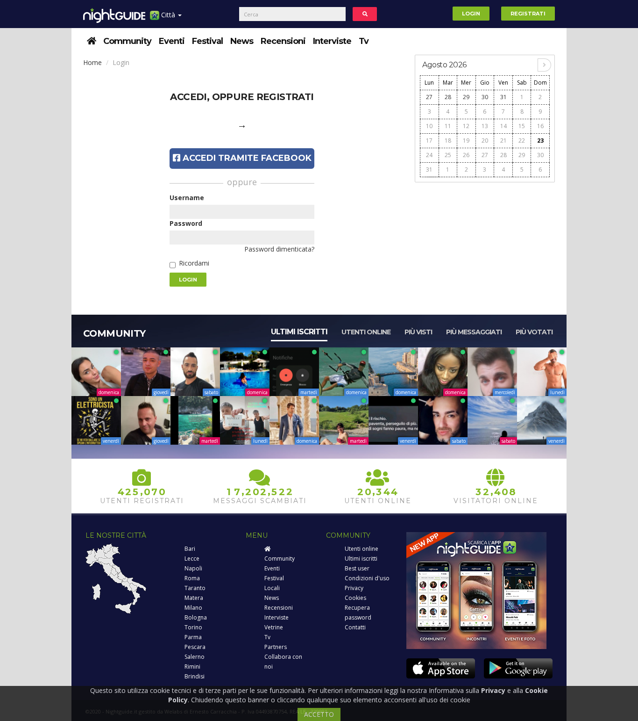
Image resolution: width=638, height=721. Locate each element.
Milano (193, 608)
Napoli (193, 568)
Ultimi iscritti (299, 331)
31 (503, 97)
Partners (275, 647)
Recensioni (283, 41)
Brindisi (194, 676)
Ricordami (194, 263)
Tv (364, 41)
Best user (357, 568)
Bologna (195, 617)
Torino (193, 627)
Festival (207, 41)
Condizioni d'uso (367, 578)
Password (186, 223)
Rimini (192, 667)
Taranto (195, 588)
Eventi (171, 41)
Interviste (332, 41)
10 (429, 126)
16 (540, 126)
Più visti (418, 332)
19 (466, 140)
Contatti (355, 627)
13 (485, 126)
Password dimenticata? (279, 249)
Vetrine (273, 627)
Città (168, 14)
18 (448, 140)
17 (429, 140)
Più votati (534, 332)
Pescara (195, 647)
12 (466, 126)
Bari (189, 549)
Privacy (354, 588)
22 (521, 140)
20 (485, 140)
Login (471, 13)
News (241, 41)
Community (127, 41)
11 (448, 126)
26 (466, 155)
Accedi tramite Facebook (246, 158)
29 (466, 97)
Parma (193, 637)
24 (429, 155)
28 (448, 97)
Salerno (194, 657)
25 (448, 155)
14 (503, 126)
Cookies (355, 598)
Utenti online (365, 332)
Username (187, 197)
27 (429, 97)
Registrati (528, 13)
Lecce (191, 558)
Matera (193, 598)
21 (503, 140)
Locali (272, 588)
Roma (192, 578)
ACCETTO (319, 714)
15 (521, 126)
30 (485, 97)
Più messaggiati (474, 332)
